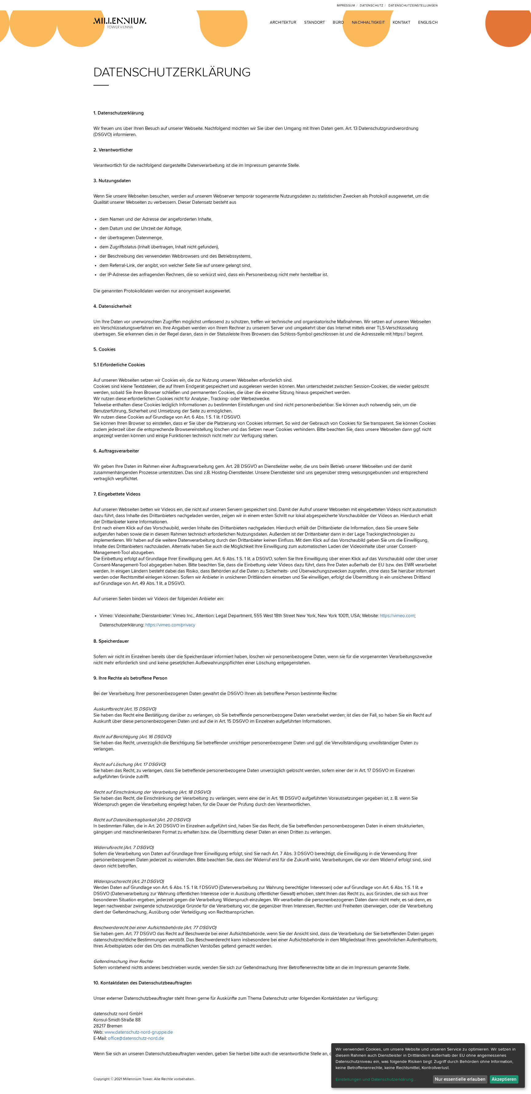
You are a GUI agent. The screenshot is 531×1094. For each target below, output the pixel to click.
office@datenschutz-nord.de (136, 1038)
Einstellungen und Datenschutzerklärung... (376, 1079)
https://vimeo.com (397, 615)
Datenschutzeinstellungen (413, 5)
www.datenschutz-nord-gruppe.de (138, 1032)
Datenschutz (372, 5)
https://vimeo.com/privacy (170, 625)
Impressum (346, 5)
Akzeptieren (504, 1079)
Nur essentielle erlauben (460, 1079)
